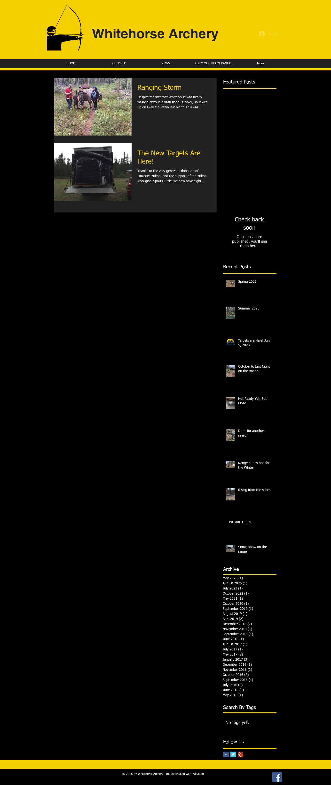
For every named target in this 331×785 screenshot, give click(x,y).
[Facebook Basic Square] (226, 754)
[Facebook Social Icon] (277, 777)
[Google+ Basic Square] (240, 754)
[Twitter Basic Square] (233, 754)
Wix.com (198, 774)
